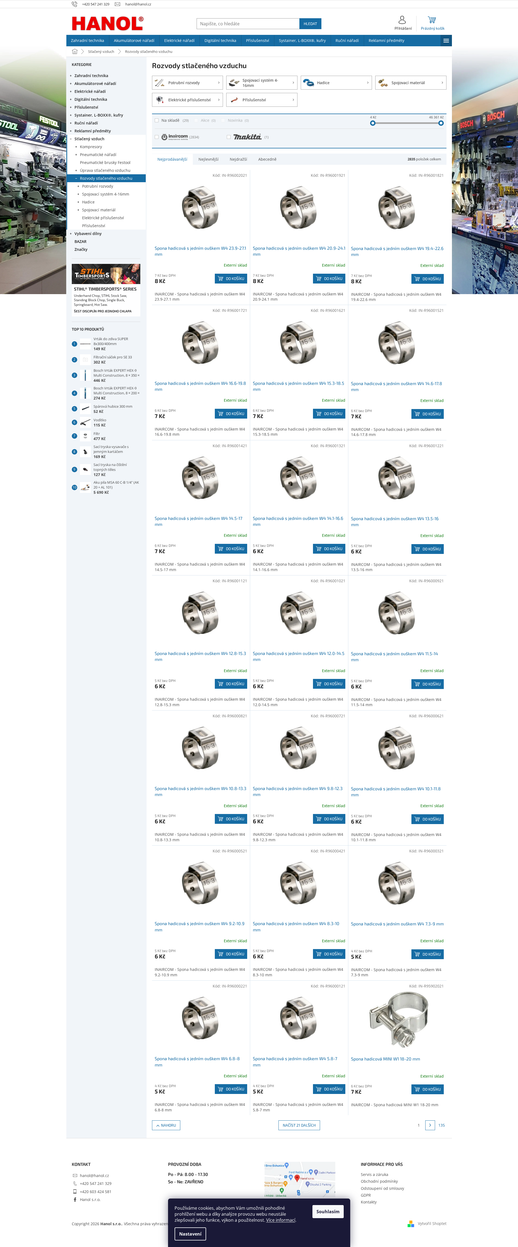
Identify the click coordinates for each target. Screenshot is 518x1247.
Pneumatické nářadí (98, 154)
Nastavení (190, 1234)
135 (441, 1125)
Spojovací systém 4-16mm (105, 194)
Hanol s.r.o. (90, 1199)
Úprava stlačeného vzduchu (105, 170)
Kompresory (91, 146)
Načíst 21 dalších (299, 1125)
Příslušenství (86, 107)
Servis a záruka (374, 1174)
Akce (208, 120)
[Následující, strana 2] (430, 1125)
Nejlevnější (208, 159)
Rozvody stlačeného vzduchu (106, 178)
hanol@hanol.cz (94, 1175)
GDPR (366, 1195)
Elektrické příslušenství (103, 217)
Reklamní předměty (93, 130)
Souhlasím (328, 1212)
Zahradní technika (91, 75)
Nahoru (168, 1125)
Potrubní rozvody (97, 186)
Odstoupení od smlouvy (382, 1188)
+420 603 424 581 (95, 1191)
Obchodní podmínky (379, 1181)
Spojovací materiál (99, 209)
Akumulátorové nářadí (95, 83)
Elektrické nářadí (90, 91)
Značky (81, 249)
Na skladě (175, 120)
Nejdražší (238, 159)
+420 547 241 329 (95, 1183)
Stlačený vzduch (89, 138)
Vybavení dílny (88, 233)
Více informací (280, 1220)
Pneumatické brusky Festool (105, 162)
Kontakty (369, 1202)
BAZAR (80, 241)
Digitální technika (91, 99)
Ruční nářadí (86, 123)
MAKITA (267, 137)
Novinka (238, 120)
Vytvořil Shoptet (432, 1223)
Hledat (310, 23)
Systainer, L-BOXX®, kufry (99, 115)
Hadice (88, 202)
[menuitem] (87, 40)
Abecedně (267, 159)
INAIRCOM (194, 137)
